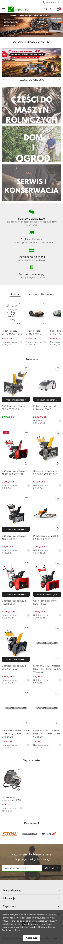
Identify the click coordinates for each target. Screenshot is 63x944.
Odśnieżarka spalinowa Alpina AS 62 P (14, 537)
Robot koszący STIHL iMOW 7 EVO (12, 332)
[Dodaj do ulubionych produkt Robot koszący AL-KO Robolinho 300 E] (58, 368)
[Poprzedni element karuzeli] (3, 834)
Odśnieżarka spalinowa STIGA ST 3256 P (14, 408)
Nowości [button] (15, 294)
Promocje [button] (31, 294)
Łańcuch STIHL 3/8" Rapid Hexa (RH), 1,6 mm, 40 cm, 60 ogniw (47, 733)
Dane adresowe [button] (12, 890)
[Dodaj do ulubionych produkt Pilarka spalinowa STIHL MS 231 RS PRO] (58, 498)
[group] (31, 25)
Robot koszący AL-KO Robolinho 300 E (44, 408)
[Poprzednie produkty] (7, 312)
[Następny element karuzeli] (59, 834)
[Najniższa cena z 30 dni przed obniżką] (20, 342)
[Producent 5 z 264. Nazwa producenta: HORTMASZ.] (29, 833)
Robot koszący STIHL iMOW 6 (33, 332)
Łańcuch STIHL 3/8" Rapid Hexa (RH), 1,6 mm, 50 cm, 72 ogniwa (47, 668)
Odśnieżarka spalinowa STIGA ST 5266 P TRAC (45, 472)
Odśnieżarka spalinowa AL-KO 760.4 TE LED (14, 472)
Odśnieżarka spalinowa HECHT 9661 (14, 602)
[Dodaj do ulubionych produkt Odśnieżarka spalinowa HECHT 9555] (58, 563)
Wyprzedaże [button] (31, 760)
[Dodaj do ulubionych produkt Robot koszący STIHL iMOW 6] (43, 303)
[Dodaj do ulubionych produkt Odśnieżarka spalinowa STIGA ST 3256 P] (26, 368)
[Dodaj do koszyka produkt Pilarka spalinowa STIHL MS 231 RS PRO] (57, 528)
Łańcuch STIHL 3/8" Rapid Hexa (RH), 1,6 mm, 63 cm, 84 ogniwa (15, 733)
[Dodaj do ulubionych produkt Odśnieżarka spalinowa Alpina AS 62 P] (26, 498)
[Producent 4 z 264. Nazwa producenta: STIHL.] (10, 833)
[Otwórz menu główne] (3, 9)
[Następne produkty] (55, 312)
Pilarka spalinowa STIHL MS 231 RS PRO (45, 537)
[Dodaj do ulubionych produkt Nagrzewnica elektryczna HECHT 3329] (19, 769)
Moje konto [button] (9, 906)
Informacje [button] (9, 898)
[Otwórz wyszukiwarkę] (45, 9)
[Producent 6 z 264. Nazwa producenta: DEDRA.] (49, 833)
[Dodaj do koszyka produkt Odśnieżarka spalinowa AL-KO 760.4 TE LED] (26, 463)
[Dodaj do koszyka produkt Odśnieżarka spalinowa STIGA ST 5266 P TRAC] (57, 463)
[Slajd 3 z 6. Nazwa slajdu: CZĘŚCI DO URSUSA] (31, 62)
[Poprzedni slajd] (3, 80)
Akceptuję (31, 937)
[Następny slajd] (59, 80)
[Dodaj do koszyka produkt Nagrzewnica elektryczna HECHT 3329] (18, 789)
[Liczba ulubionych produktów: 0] (51, 9)
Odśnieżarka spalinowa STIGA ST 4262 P (14, 667)
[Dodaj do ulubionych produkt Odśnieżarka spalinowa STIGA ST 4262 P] (26, 628)
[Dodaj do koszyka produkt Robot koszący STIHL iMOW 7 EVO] (18, 323)
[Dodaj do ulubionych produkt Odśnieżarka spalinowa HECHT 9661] (26, 563)
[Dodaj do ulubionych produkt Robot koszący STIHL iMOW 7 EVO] (19, 303)
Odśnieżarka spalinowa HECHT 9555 (45, 602)
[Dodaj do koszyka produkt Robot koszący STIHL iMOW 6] (42, 323)
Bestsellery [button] (47, 294)
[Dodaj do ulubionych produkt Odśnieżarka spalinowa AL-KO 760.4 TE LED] (26, 433)
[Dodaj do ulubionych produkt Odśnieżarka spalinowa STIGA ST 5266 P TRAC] (58, 433)
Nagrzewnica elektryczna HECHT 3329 (12, 799)
